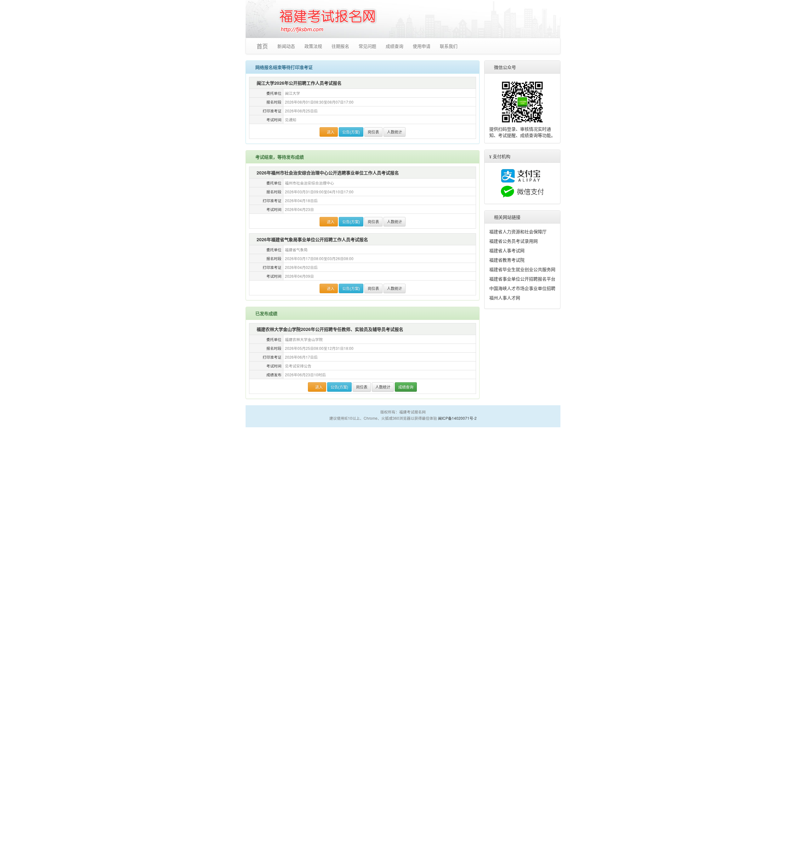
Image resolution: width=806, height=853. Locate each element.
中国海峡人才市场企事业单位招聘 (522, 288)
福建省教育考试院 (507, 260)
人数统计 (394, 131)
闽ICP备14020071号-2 (457, 418)
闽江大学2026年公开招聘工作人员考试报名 (299, 83)
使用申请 (423, 46)
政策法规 (314, 46)
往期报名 (341, 46)
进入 (330, 131)
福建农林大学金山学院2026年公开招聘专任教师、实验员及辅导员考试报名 (330, 329)
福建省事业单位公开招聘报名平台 (522, 279)
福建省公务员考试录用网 (513, 241)
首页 (262, 46)
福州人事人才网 (504, 297)
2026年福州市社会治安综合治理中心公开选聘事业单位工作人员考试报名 (328, 172)
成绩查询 (396, 46)
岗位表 (373, 131)
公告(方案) (351, 131)
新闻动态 (287, 46)
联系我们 (450, 46)
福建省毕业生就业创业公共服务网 (522, 269)
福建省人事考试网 (507, 250)
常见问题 (368, 46)
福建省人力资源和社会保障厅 (518, 231)
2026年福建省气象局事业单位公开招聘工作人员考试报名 (312, 239)
